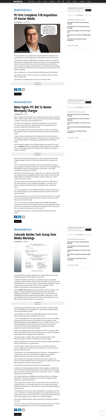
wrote (34, 322)
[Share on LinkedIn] (19, 89)
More (58, 1)
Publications (31, 1)
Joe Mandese (18, 22)
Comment (17, 94)
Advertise (82, 1)
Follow (89, 1)
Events (39, 1)
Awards (45, 1)
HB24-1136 (22, 290)
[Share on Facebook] (15, 89)
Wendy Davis (18, 114)
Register (75, 1)
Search (63, 1)
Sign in (68, 1)
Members (52, 1)
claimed (21, 146)
